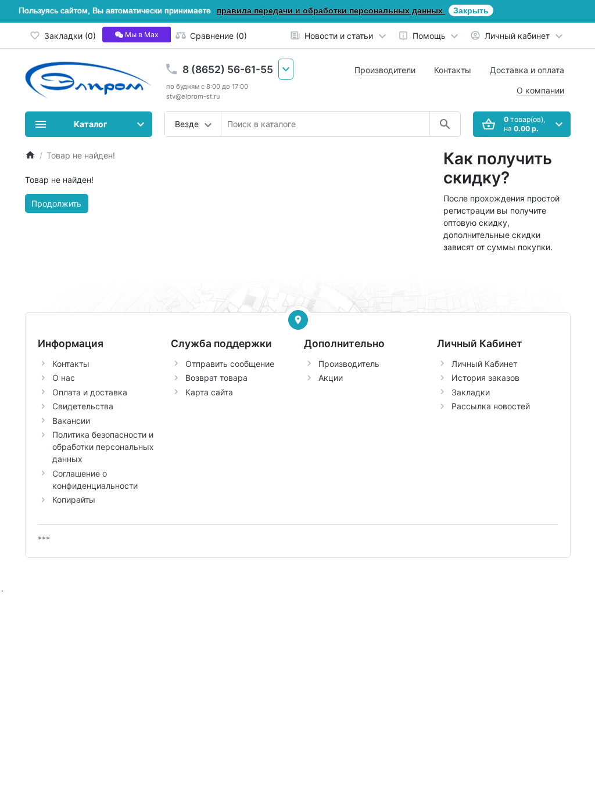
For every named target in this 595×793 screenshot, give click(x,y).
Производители (384, 70)
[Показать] (298, 320)
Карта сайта (209, 392)
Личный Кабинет (484, 364)
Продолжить (56, 203)
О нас (63, 378)
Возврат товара (216, 378)
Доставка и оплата (527, 70)
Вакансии (71, 421)
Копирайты (73, 499)
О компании (540, 90)
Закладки (470, 392)
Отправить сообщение (229, 364)
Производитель (348, 364)
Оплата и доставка (89, 392)
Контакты (452, 70)
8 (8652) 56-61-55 (227, 69)
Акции (330, 378)
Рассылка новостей (490, 406)
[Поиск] (444, 124)
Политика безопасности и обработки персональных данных (103, 447)
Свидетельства (82, 406)
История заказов (485, 378)
